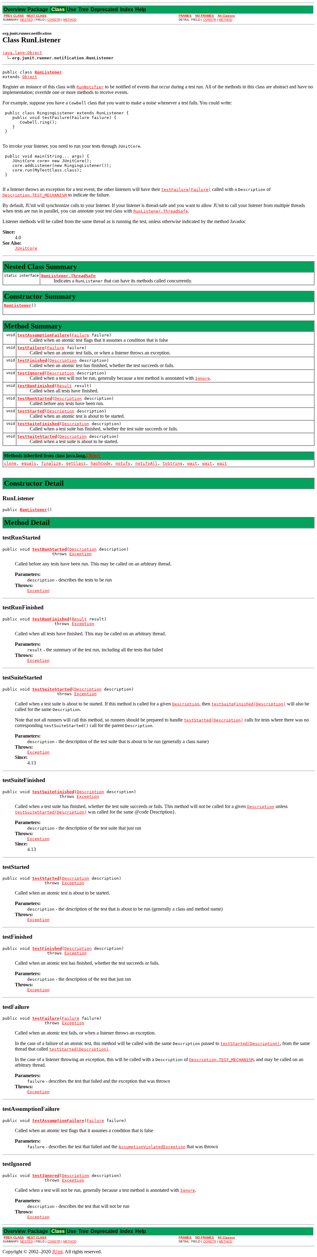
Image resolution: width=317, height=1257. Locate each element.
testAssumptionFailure (43, 335)
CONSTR (53, 19)
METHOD (69, 19)
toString (172, 463)
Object (29, 76)
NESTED (26, 19)
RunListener (17, 305)
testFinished (32, 360)
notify (122, 463)
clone (10, 463)
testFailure (31, 347)
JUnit (57, 1251)
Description (63, 360)
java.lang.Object (22, 52)
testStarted (31, 411)
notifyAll (146, 463)
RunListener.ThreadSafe (68, 275)
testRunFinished (35, 385)
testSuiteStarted (37, 436)
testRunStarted (34, 398)
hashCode (101, 463)
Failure (80, 335)
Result (64, 385)
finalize (51, 463)
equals (28, 463)
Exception (80, 554)
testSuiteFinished (38, 423)
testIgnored (31, 373)
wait (192, 463)
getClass (76, 463)
